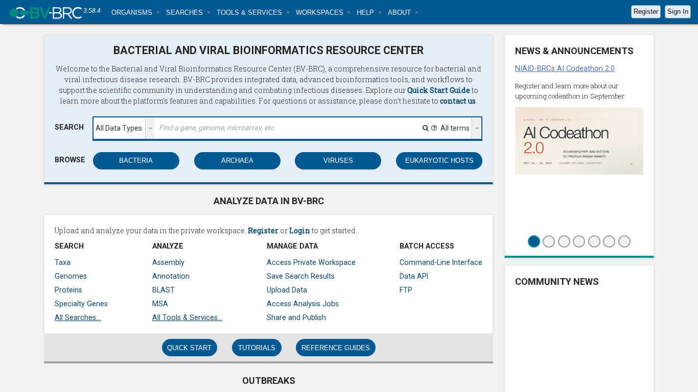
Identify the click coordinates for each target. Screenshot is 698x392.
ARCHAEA (237, 160)
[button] (135, 12)
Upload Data (287, 290)
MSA (160, 304)
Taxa (63, 262)
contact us (458, 101)
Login (299, 230)
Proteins (68, 290)
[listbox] (124, 128)
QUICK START (189, 348)
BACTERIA (136, 160)
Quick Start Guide (438, 90)
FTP (406, 290)
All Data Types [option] (119, 128)
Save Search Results (301, 276)
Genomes (71, 276)
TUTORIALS (256, 348)
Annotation (171, 276)
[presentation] (150, 128)
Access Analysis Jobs (303, 304)
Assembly (168, 262)
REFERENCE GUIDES (335, 348)
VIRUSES (338, 160)
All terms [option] (455, 128)
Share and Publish (296, 317)
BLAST (163, 290)
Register (646, 11)
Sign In (677, 11)
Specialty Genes (81, 304)
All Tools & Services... (187, 317)
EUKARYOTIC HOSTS (439, 160)
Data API (414, 276)
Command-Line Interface (441, 262)
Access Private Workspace (311, 262)
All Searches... (78, 317)
